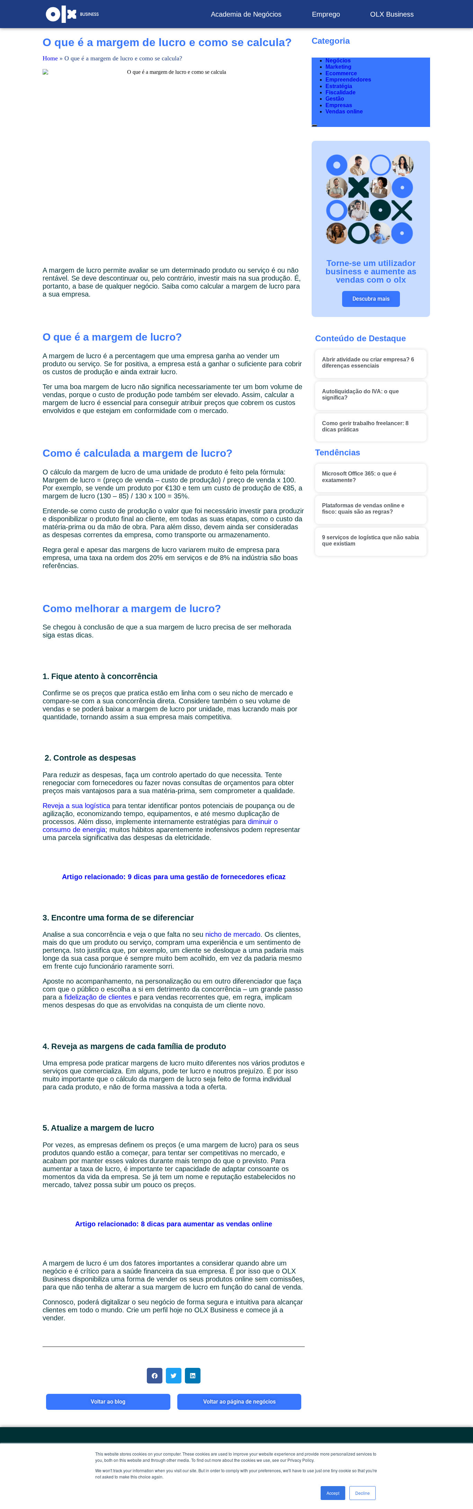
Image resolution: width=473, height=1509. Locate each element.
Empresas (338, 105)
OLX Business (392, 14)
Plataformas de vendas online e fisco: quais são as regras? (363, 509)
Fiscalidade (340, 92)
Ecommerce (341, 73)
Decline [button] (362, 1493)
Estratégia (338, 86)
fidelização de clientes (98, 997)
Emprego (326, 14)
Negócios (338, 60)
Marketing (338, 67)
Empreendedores (348, 80)
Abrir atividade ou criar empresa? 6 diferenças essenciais (368, 363)
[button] (154, 1375)
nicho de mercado (232, 934)
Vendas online (344, 111)
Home (50, 58)
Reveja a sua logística (76, 805)
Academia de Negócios (246, 14)
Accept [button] (333, 1493)
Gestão (334, 99)
